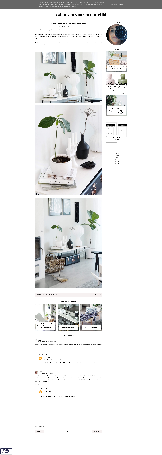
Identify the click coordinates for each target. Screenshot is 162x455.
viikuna (55, 294)
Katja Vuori (47, 358)
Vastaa (37, 351)
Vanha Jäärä (43, 372)
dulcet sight (156, 443)
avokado (38, 294)
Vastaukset (44, 355)
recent (39, 431)
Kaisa (40, 340)
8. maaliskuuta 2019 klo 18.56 (52, 359)
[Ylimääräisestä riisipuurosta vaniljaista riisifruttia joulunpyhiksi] (116, 115)
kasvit (43, 294)
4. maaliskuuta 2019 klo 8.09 (47, 373)
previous (97, 431)
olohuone (49, 294)
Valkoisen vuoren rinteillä (81, 15)
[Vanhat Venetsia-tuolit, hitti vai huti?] (116, 72)
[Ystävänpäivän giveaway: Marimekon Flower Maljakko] (116, 94)
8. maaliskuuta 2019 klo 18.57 (52, 393)
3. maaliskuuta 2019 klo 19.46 (47, 341)
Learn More (114, 4)
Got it (121, 4)
